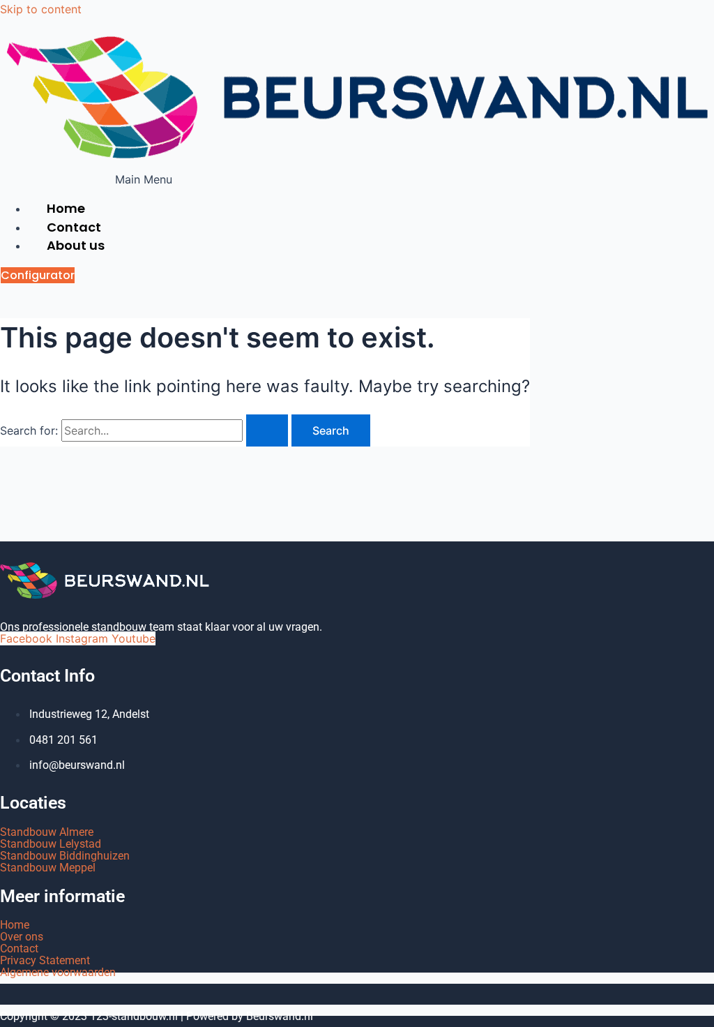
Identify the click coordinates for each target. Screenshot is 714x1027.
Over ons (21, 936)
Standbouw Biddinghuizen (65, 855)
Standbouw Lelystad (50, 843)
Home (14, 924)
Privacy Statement (45, 960)
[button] (143, 179)
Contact (19, 948)
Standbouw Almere (46, 832)
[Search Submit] (267, 430)
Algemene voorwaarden (58, 972)
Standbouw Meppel (48, 867)
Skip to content (41, 9)
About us (76, 245)
